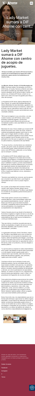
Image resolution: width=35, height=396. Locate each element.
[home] (9, 3)
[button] (31, 3)
